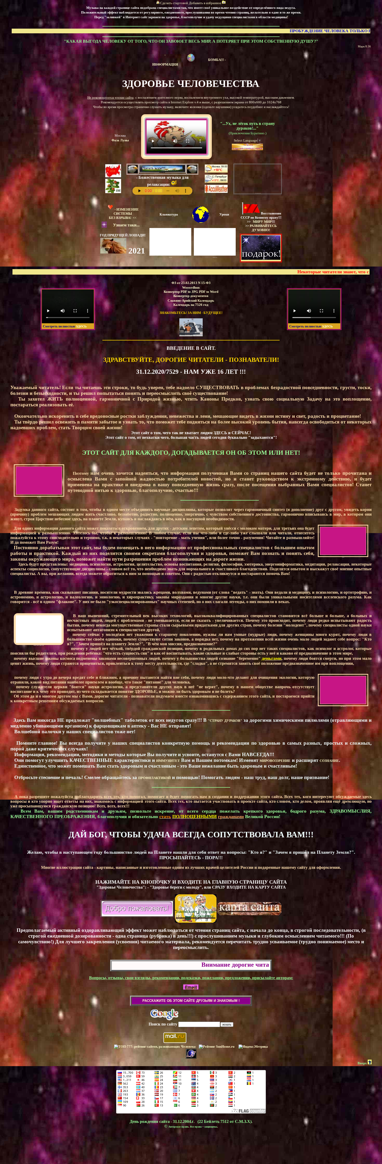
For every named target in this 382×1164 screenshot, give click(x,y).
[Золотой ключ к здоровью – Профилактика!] (195, 916)
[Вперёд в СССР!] (113, 176)
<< (124, 213)
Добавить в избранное (205, 3)
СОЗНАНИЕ (329, 761)
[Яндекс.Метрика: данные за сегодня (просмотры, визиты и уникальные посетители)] (253, 1047)
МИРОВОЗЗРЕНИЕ (275, 761)
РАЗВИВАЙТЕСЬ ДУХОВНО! (263, 228)
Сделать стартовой (174, 3)
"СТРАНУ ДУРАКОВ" (225, 721)
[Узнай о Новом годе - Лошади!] (113, 252)
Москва (120, 135)
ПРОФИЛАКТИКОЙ (154, 778)
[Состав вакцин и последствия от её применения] (191, 60)
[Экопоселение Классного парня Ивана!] (113, 192)
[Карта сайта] (249, 910)
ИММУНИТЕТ (168, 761)
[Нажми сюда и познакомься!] (191, 335)
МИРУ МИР (262, 222)
